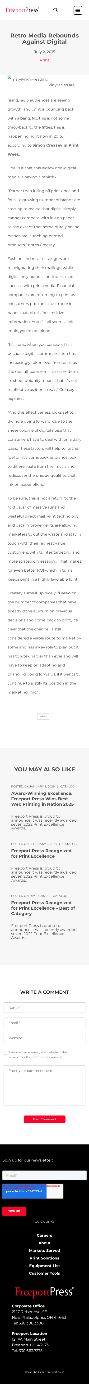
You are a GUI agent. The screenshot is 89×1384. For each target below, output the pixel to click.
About (44, 1243)
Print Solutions (44, 1258)
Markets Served (44, 1250)
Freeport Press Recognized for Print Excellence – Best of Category (43, 908)
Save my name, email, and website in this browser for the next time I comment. (38, 1055)
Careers (44, 1235)
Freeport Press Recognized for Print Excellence (41, 853)
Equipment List (44, 1266)
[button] (56, 10)
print (43, 716)
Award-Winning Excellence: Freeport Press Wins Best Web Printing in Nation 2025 (42, 799)
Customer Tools (44, 1273)
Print (44, 60)
